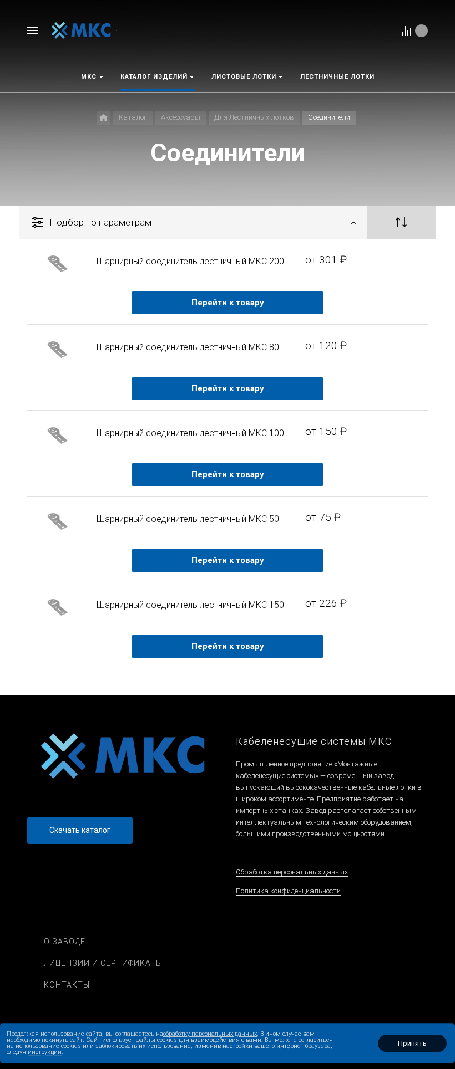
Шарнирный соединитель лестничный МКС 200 (190, 261)
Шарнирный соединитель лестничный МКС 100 (190, 433)
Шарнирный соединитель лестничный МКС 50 (188, 519)
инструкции (45, 1052)
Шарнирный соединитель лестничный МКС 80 (188, 347)
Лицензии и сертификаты (103, 963)
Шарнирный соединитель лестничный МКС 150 (190, 605)
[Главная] (103, 118)
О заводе (64, 941)
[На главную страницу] (81, 30)
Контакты (67, 984)
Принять (412, 1043)
